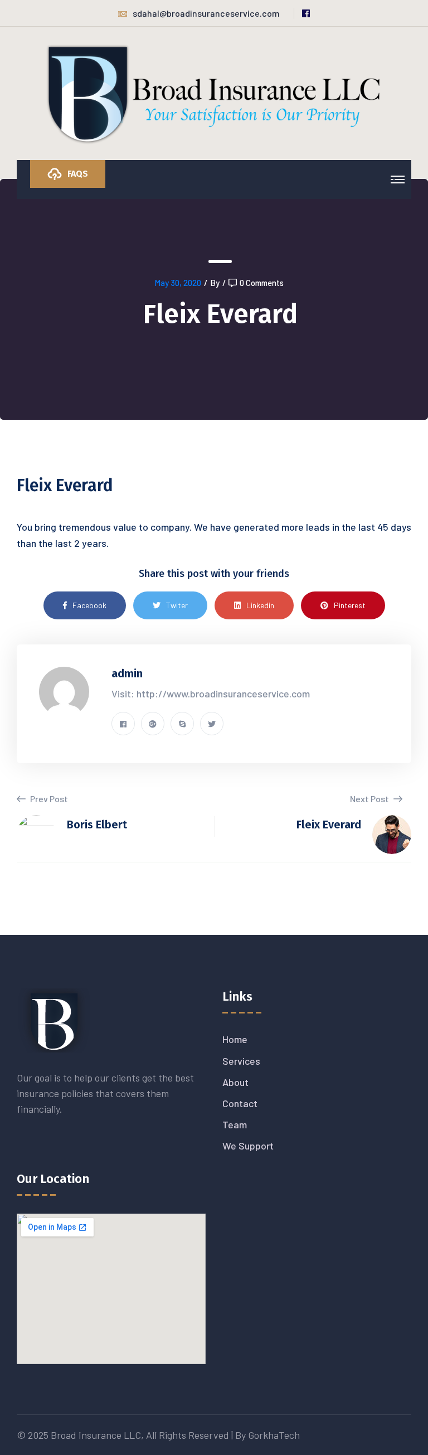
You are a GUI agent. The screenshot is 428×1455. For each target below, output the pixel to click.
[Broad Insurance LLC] (214, 93)
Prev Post (48, 798)
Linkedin (260, 605)
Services (241, 1061)
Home (234, 1039)
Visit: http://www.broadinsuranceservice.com (210, 693)
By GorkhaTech (267, 1435)
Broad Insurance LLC (96, 1435)
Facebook (89, 605)
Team (234, 1124)
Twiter (177, 605)
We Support (248, 1145)
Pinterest (350, 605)
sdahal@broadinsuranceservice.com (206, 13)
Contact (239, 1103)
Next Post (370, 798)
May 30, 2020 (177, 283)
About (235, 1082)
